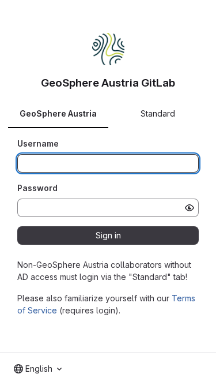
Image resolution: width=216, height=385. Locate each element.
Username (38, 143)
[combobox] (38, 369)
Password (37, 188)
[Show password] (189, 208)
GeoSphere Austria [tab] (58, 113)
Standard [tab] (158, 113)
